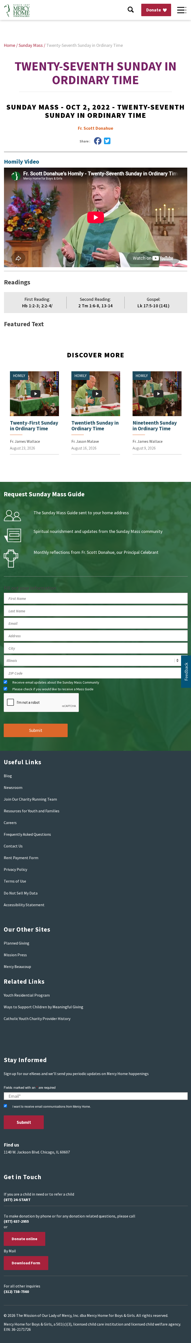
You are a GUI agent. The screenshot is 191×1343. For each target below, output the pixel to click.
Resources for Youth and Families (31, 810)
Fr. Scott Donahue (95, 128)
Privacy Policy (15, 869)
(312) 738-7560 (16, 1291)
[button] (186, 671)
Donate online (24, 1238)
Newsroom (13, 787)
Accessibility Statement (24, 904)
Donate (154, 10)
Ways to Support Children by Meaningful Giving (43, 1006)
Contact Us (13, 845)
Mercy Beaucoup (17, 966)
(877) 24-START (17, 1199)
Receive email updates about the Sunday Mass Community (55, 682)
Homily (19, 375)
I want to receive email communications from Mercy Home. (51, 1106)
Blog (8, 775)
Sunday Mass (31, 45)
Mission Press (15, 954)
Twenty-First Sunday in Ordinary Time (34, 425)
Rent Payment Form (21, 857)
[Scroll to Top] (176, 1333)
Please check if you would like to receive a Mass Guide (53, 689)
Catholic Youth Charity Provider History (37, 1018)
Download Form (26, 1262)
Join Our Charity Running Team (30, 799)
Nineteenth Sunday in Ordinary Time (155, 425)
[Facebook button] (98, 141)
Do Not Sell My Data (21, 893)
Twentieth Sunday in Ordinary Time (95, 425)
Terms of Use (15, 881)
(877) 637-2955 (16, 1221)
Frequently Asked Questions (27, 834)
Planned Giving (16, 943)
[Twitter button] (107, 141)
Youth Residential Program (27, 995)
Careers (10, 822)
